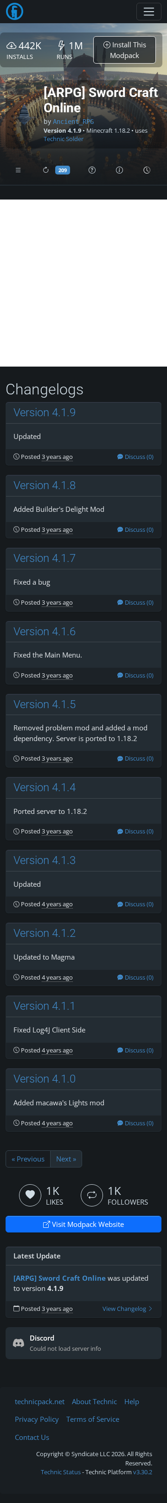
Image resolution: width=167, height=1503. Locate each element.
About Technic (94, 1401)
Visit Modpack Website (87, 1224)
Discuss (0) (138, 457)
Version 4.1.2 (44, 933)
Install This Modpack (128, 50)
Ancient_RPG (73, 121)
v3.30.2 (142, 1472)
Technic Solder (64, 139)
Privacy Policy (37, 1419)
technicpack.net (39, 1401)
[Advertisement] (83, 283)
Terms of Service (92, 1419)
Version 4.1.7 (44, 558)
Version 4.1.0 (44, 1078)
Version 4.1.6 (44, 631)
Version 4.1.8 (44, 485)
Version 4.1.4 (44, 787)
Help (131, 1401)
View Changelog (125, 1309)
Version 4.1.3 (44, 860)
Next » (66, 1158)
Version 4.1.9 (44, 412)
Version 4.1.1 (44, 1006)
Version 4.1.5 (44, 704)
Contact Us (32, 1437)
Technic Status (61, 1472)
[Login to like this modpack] (30, 1195)
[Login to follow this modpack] (92, 1195)
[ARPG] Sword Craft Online (59, 1278)
